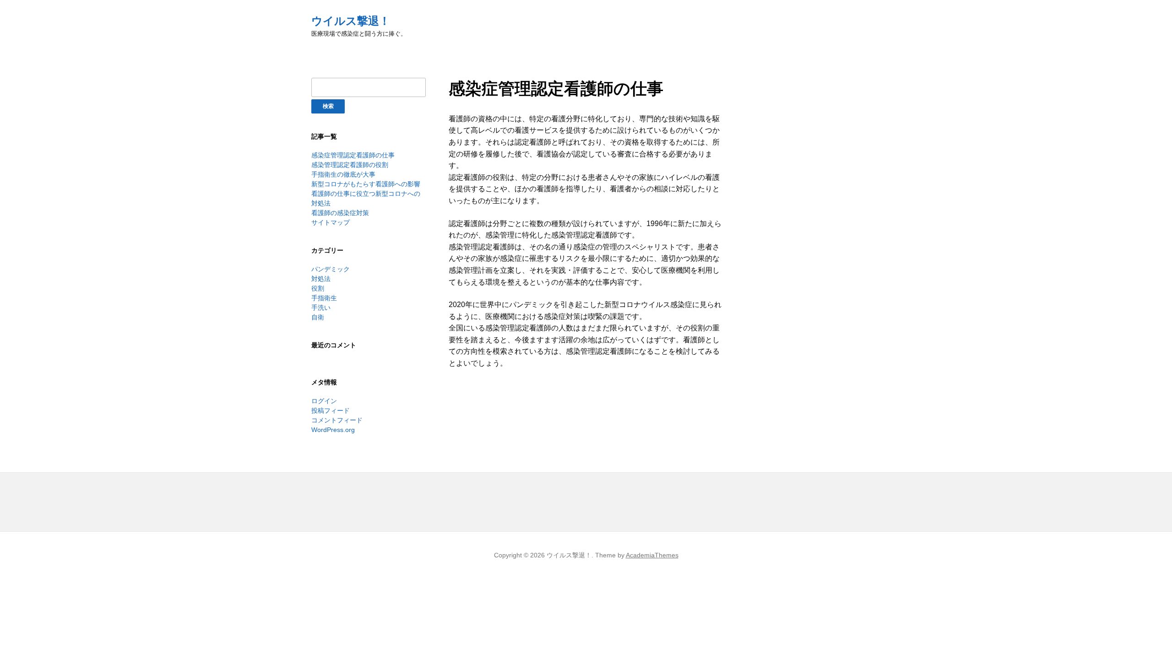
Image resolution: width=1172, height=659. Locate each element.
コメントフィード (337, 420)
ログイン (324, 401)
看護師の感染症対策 (340, 212)
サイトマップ (330, 222)
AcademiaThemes (652, 555)
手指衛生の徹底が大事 (343, 174)
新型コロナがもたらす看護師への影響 (365, 184)
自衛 (317, 317)
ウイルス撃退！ (350, 21)
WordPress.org (333, 429)
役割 (317, 288)
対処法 (321, 278)
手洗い (321, 307)
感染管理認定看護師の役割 (349, 164)
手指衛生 (324, 298)
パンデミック (330, 269)
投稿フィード (330, 410)
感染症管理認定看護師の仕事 (353, 155)
